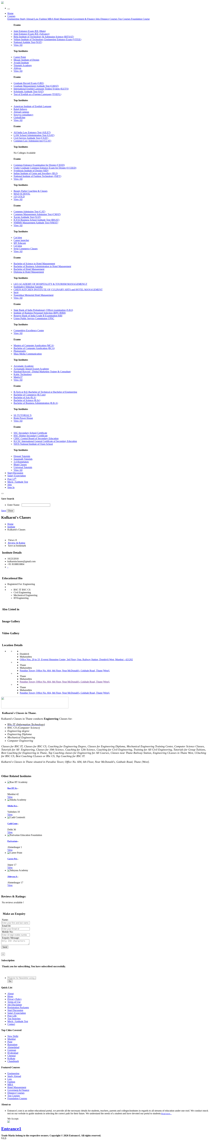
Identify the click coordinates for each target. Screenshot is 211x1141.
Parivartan (12, 841)
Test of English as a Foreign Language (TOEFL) (37, 94)
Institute (11, 526)
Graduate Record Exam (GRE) (29, 83)
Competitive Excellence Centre (29, 330)
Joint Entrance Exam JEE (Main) (30, 31)
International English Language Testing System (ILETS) (41, 88)
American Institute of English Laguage (32, 106)
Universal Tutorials (23, 467)
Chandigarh (13, 1061)
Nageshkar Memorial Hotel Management (33, 295)
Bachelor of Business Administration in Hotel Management (42, 266)
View (10, 797)
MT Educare (20, 243)
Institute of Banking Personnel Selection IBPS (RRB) (40, 313)
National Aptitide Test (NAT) (28, 42)
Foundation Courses (17, 1098)
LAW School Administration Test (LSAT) (34, 135)
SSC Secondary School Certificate (30, 433)
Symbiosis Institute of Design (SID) (31, 170)
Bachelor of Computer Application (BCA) (34, 348)
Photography (20, 351)
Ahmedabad (13, 1047)
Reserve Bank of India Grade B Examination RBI (38, 315)
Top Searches (14, 1018)
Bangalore (12, 1044)
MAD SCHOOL (22, 193)
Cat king (18, 237)
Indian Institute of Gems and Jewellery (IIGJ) (36, 173)
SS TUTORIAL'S (23, 415)
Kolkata (11, 1058)
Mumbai (11, 1039)
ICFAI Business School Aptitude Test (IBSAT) (36, 220)
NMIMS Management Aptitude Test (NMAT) (36, 222)
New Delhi (12, 1036)
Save (3, 510)
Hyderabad (12, 1053)
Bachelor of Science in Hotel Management (34, 263)
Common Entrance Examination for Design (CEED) (39, 165)
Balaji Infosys (20, 109)
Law (36, 19)
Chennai (11, 1055)
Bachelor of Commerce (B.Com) (30, 394)
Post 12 (11, 479)
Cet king (18, 246)
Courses (11, 16)
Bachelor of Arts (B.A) (25, 397)
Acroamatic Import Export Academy (31, 368)
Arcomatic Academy (24, 366)
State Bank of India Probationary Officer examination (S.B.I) (43, 310)
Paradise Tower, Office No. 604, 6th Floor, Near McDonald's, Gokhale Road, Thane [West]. (65, 670)
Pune (9, 1041)
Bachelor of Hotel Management (29, 269)
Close (10, 511)
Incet (16, 292)
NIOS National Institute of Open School (33, 444)
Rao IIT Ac (12, 788)
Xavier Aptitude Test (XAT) (27, 217)
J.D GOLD (19, 196)
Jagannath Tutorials (23, 459)
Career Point (20, 57)
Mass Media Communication (28, 353)
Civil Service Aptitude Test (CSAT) (31, 138)
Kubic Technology (23, 374)
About (10, 993)
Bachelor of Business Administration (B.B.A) (36, 403)
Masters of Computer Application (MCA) (34, 345)
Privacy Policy (14, 999)
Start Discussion (15, 473)
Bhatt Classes (20, 464)
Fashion (43, 19)
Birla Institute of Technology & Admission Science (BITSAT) (44, 36)
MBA (51, 19)
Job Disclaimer (14, 1004)
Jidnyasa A (12, 876)
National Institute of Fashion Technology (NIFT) (37, 176)
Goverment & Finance (18, 1090)
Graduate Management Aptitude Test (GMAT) (36, 86)
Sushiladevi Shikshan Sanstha (28, 286)
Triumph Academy (23, 65)
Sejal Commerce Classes (26, 248)
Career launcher (21, 240)
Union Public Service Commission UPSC (34, 318)
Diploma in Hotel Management (29, 272)
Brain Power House (23, 418)
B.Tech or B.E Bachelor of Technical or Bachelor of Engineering (45, 392)
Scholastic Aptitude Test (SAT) (29, 91)
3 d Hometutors (21, 461)
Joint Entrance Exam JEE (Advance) (31, 34)
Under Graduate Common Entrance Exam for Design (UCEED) (45, 168)
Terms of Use (14, 1002)
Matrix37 (18, 377)
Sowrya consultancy (23, 114)
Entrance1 (11, 1128)
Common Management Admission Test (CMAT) (37, 214)
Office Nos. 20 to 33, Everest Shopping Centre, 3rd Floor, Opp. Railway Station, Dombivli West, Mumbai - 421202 (76, 659)
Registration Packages (18, 1007)
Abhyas (17, 68)
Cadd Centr (12, 823)
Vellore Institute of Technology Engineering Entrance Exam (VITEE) (47, 39)
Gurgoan (11, 1050)
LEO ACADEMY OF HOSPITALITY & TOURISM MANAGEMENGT (50, 284)
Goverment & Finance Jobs (86, 19)
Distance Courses (108, 19)
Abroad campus (21, 112)
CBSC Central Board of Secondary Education (36, 438)
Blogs (10, 996)
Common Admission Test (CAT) (29, 211)
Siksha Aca (12, 806)
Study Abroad (27, 19)
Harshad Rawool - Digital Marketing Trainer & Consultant (42, 371)
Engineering (13, 19)
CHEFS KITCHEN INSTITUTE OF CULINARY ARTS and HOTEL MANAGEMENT (58, 289)
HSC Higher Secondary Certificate (31, 435)
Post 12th (12, 1015)
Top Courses (124, 19)
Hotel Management (63, 19)
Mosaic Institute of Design (26, 60)
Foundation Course (140, 19)
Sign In (11, 487)
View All (18, 45)
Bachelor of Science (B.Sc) (27, 400)
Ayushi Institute (21, 62)
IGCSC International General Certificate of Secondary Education (45, 441)
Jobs (9, 484)
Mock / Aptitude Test (17, 482)
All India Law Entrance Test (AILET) (32, 132)
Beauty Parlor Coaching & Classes (30, 191)
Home (10, 13)
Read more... (166, 1113)
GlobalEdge (19, 117)
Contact (11, 1024)
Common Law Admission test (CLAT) (32, 140)
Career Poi (12, 859)
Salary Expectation (16, 475)
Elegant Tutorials (22, 456)
